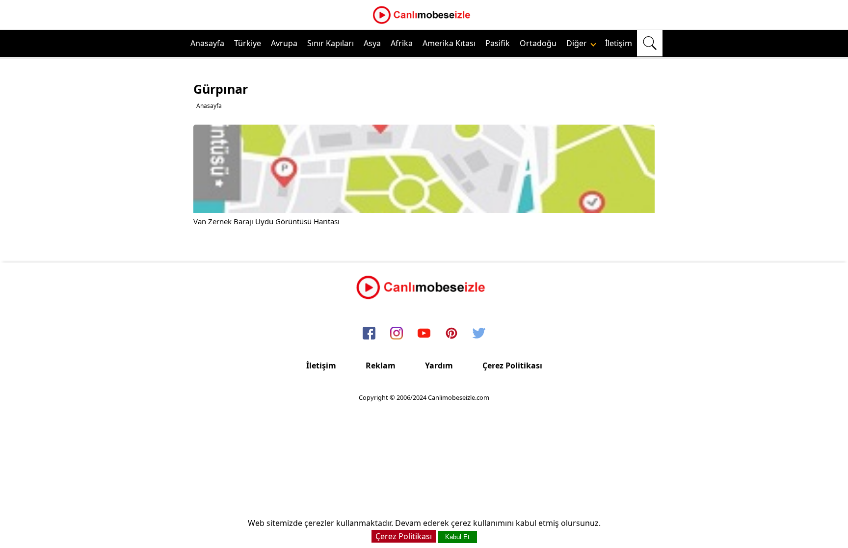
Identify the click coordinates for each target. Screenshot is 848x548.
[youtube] (424, 333)
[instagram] (396, 333)
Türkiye (247, 43)
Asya (372, 43)
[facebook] (369, 333)
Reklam (381, 365)
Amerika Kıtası (449, 43)
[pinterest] (451, 333)
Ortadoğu (538, 43)
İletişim (618, 43)
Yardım (439, 365)
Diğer (577, 43)
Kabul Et (457, 537)
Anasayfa (207, 43)
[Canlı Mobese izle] (424, 22)
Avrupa (284, 43)
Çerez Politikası (512, 365)
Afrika (402, 43)
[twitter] (479, 333)
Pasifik (497, 43)
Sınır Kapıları (330, 43)
